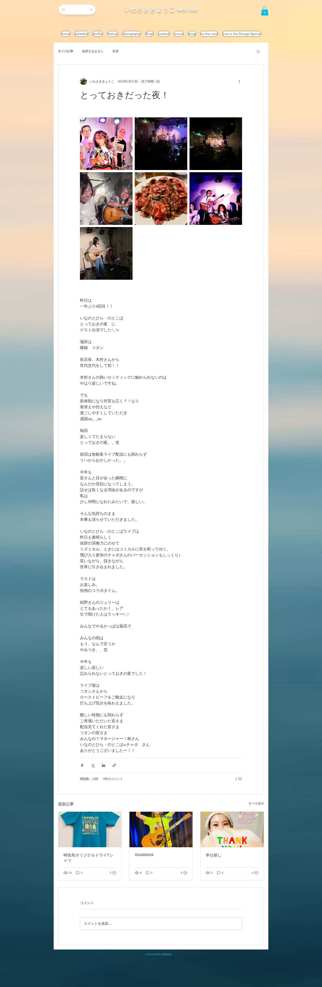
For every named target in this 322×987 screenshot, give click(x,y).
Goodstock (144, 855)
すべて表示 (256, 803)
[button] (265, 11)
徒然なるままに (93, 51)
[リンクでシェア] (114, 765)
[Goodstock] (161, 829)
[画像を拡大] (106, 143)
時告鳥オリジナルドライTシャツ (88, 858)
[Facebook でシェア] (82, 765)
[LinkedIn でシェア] (103, 765)
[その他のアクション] (239, 81)
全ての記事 (65, 51)
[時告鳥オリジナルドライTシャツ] (90, 829)
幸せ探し (213, 855)
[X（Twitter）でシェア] (93, 765)
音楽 (115, 51)
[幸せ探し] (232, 829)
